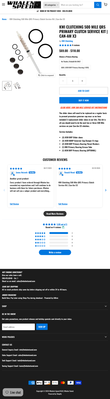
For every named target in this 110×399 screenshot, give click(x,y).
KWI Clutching (67, 40)
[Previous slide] (4, 190)
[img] (16, 168)
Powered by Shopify (55, 393)
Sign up (41, 326)
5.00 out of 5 (62, 224)
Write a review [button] (55, 252)
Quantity (62, 75)
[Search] (97, 5)
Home (4, 19)
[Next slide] (106, 190)
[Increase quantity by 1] (82, 81)
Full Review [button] (14, 203)
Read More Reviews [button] (55, 213)
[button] (7, 85)
